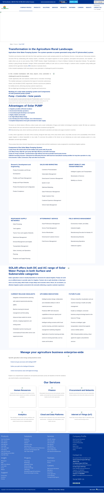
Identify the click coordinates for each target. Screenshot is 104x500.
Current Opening (50, 475)
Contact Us (97, 7)
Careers (80, 7)
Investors (75, 444)
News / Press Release (5, 464)
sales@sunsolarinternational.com (48, 2)
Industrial (26, 442)
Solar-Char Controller (5, 451)
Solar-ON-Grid (4, 442)
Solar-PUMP (3, 446)
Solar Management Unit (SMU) (7, 453)
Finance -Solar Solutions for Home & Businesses (34, 448)
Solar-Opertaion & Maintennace (54, 451)
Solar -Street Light (5, 448)
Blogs (2, 462)
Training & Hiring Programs (53, 477)
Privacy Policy (4, 475)
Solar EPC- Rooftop (51, 439)
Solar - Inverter (4, 441)
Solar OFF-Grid (50, 446)
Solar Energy (27, 460)
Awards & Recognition (77, 448)
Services (55, 7)
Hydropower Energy (28, 464)
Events (2, 467)
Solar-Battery (4, 449)
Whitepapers (4, 460)
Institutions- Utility (28, 444)
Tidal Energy (27, 469)
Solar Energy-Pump (51, 448)
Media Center (76, 446)
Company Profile (25, 7)
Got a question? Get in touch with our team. (82, 458)
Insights (88, 7)
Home (11, 44)
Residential (26, 439)
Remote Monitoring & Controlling (31, 473)
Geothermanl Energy (28, 467)
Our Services (50, 472)
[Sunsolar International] (5, 7)
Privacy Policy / (57, 489)
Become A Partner (51, 460)
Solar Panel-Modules (5, 439)
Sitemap (3, 479)
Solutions (46, 7)
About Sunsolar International (79, 439)
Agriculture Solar (27, 446)
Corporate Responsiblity (78, 442)
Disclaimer (3, 477)
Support (4, 472)
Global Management (77, 441)
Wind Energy (27, 462)
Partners (72, 7)
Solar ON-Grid (50, 444)
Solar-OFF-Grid (4, 444)
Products (37, 7)
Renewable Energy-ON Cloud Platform (32, 471)
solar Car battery (51, 442)
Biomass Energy (27, 466)
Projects (63, 7)
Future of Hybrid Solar (52, 449)
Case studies (4, 466)
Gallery (74, 449)
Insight (4, 458)
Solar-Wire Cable (4, 455)
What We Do (50, 470)
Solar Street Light (51, 441)
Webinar (3, 469)
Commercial (26, 441)
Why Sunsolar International (53, 468)
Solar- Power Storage (28, 451)
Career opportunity (51, 473)
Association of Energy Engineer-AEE (31, 449)
